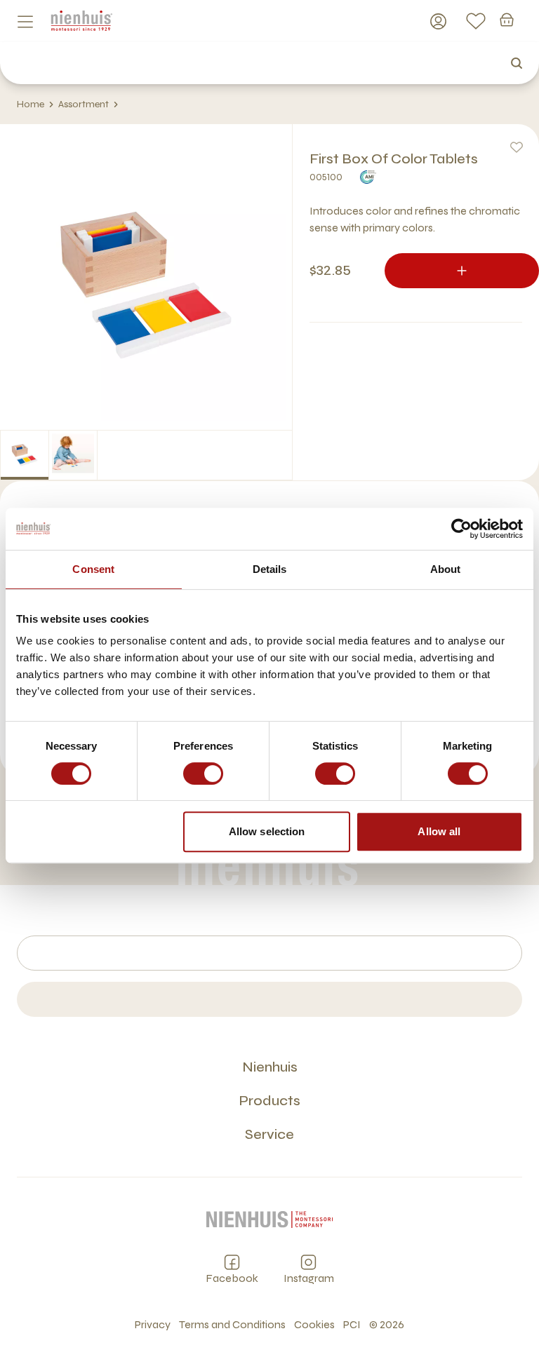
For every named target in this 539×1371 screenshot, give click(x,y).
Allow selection (267, 831)
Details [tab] (270, 569)
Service (269, 1134)
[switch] (203, 773)
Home (30, 104)
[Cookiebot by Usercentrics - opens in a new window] (461, 528)
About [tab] (445, 569)
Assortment (83, 104)
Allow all (439, 831)
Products (269, 1100)
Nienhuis (270, 1067)
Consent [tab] (93, 569)
